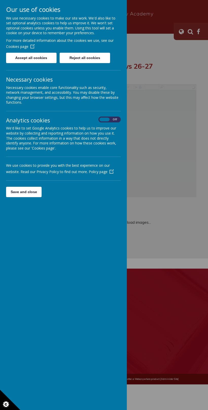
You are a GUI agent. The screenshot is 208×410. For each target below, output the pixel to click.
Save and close (24, 192)
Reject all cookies (85, 58)
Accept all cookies (31, 58)
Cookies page (17, 46)
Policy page (98, 171)
